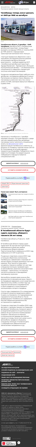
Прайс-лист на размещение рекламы (15, 377)
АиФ (2, 41)
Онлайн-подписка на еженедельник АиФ (17, 370)
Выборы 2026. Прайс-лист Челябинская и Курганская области (16, 384)
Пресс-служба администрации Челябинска (16, 133)
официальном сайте (15, 144)
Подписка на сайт (8, 372)
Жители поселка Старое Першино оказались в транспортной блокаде (20, 200)
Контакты (20, 372)
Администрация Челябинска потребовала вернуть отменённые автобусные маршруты (20, 211)
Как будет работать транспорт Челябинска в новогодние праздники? (20, 217)
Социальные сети (8, 375)
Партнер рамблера (16, 438)
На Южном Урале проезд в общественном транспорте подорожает (19, 206)
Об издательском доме (10, 367)
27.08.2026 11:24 (5, 226)
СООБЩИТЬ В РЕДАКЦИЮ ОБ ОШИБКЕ (14, 388)
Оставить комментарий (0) (18, 170)
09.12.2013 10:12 (5, 7)
